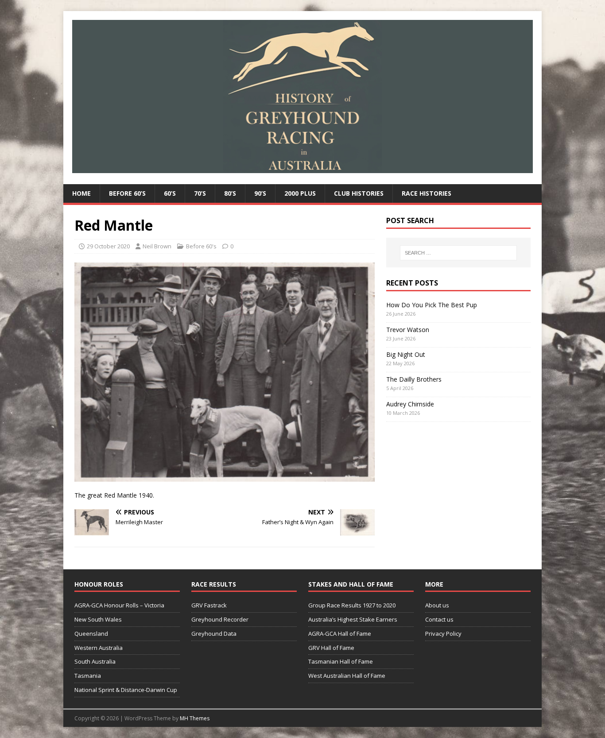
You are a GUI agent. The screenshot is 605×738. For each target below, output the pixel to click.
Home (81, 193)
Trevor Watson (407, 329)
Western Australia (98, 648)
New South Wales (98, 619)
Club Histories (359, 193)
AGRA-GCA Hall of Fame (339, 634)
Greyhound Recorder (219, 619)
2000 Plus (300, 193)
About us (437, 605)
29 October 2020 (108, 246)
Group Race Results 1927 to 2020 (352, 605)
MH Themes (194, 718)
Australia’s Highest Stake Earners (352, 619)
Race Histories (426, 193)
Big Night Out (405, 354)
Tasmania (87, 676)
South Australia (95, 661)
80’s (230, 193)
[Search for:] (458, 252)
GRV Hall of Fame (331, 648)
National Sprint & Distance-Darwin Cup (125, 690)
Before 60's (201, 246)
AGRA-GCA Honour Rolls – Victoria (119, 605)
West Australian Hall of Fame (346, 676)
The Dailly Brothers (414, 379)
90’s (260, 193)
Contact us (439, 619)
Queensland (91, 634)
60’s (170, 193)
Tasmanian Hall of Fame (340, 661)
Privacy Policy (443, 634)
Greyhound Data (214, 634)
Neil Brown (157, 246)
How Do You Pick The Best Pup (431, 305)
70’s (200, 193)
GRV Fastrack (209, 605)
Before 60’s (127, 193)
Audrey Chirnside (410, 404)
